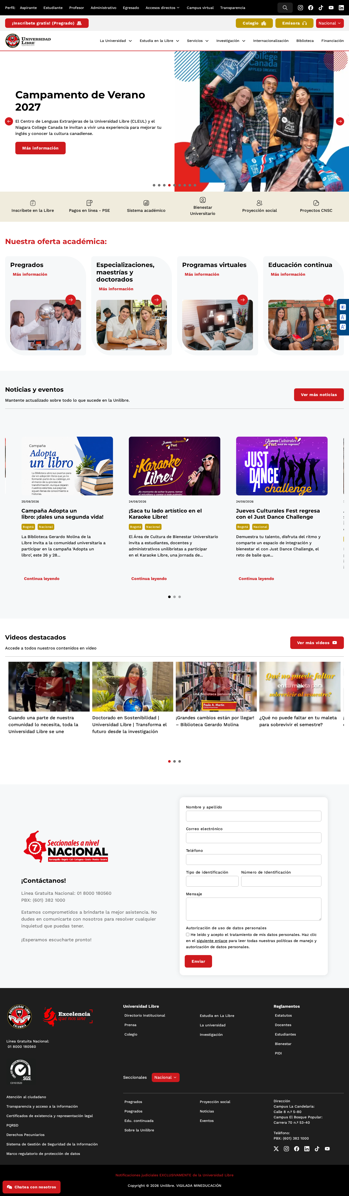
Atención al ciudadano (26, 1097)
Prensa (130, 1025)
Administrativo (103, 8)
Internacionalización (271, 41)
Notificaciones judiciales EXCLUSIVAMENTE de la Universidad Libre (174, 1175)
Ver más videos (313, 642)
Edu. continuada (139, 1121)
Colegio (251, 23)
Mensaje (194, 894)
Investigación (227, 41)
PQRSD (12, 1125)
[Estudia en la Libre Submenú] (177, 41)
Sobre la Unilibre (139, 1130)
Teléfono (194, 850)
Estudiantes (285, 1034)
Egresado (131, 8)
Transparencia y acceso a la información (42, 1106)
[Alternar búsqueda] (285, 8)
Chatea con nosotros (35, 1187)
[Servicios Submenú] (207, 41)
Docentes (283, 1025)
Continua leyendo (42, 578)
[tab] (154, 185)
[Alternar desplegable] (179, 7)
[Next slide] (340, 121)
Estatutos (283, 1015)
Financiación (332, 41)
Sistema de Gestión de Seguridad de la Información (52, 1144)
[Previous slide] (9, 121)
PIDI (278, 1053)
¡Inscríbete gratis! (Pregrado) (43, 23)
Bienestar (283, 1044)
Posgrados (133, 1111)
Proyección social (215, 1102)
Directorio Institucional (144, 1015)
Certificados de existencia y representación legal (49, 1116)
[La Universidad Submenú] (130, 41)
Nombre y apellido (204, 807)
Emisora (291, 23)
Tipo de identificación (207, 872)
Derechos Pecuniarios (25, 1135)
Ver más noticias (319, 394)
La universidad (213, 1025)
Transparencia (232, 8)
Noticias (207, 1111)
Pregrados (133, 1102)
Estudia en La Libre (217, 1016)
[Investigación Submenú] (244, 41)
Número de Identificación (266, 872)
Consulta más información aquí (56, 147)
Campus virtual (200, 8)
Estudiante (53, 8)
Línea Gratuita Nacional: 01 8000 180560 (27, 1044)
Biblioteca (305, 41)
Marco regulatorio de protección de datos (43, 1154)
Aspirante (28, 8)
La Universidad (113, 41)
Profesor (76, 8)
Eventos (207, 1121)
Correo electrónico (204, 829)
